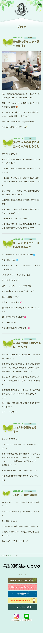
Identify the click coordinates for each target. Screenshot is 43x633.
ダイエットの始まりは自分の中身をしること (26, 144)
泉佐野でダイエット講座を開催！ (26, 43)
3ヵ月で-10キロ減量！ (26, 495)
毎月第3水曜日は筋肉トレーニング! (27, 345)
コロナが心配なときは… (25, 429)
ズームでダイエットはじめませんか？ (26, 245)
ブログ (30, 38)
